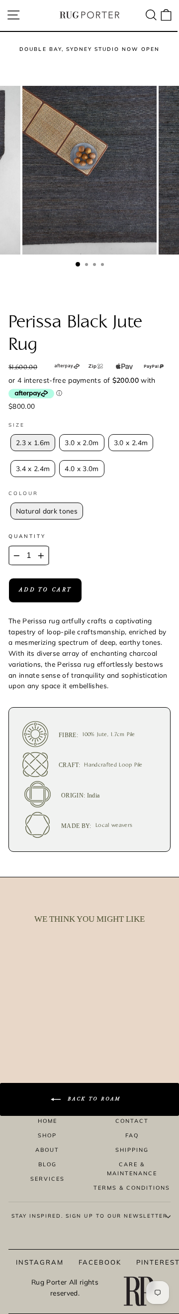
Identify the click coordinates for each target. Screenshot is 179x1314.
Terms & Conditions (131, 1187)
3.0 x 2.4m (131, 442)
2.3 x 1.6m (33, 442)
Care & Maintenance (132, 1169)
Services (47, 1178)
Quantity (27, 536)
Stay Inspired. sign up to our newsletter (89, 1216)
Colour (23, 493)
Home (47, 1120)
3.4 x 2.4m (33, 468)
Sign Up (151, 1272)
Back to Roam (93, 1099)
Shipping (132, 1149)
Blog (47, 1164)
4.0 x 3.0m (81, 468)
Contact (132, 1120)
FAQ (132, 1135)
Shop (47, 1135)
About (47, 1149)
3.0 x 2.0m (81, 442)
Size (16, 425)
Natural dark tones (47, 511)
